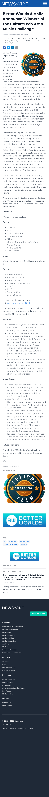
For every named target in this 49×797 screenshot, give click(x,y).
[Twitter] (7, 724)
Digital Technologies (11, 544)
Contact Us (6, 703)
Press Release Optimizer (11, 653)
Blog (4, 664)
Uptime (30, 728)
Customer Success (9, 650)
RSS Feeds (6, 691)
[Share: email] (16, 47)
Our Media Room (8, 670)
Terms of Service (9, 728)
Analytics (5, 644)
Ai (4, 541)
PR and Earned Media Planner (13, 688)
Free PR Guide (38, 614)
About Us (5, 661)
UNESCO (24, 544)
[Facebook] (3, 724)
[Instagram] (13, 724)
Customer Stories (9, 667)
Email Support (7, 705)
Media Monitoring (9, 641)
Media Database (8, 635)
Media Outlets (7, 694)
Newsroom (6, 685)
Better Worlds (24, 541)
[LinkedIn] (10, 724)
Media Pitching (8, 638)
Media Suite (6, 632)
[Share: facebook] (4, 47)
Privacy (21, 728)
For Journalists (7, 682)
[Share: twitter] (8, 47)
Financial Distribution (10, 629)
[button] (45, 3)
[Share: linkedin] (12, 47)
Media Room (7, 647)
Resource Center (8, 679)
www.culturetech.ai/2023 (18, 303)
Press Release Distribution (12, 626)
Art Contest (12, 541)
